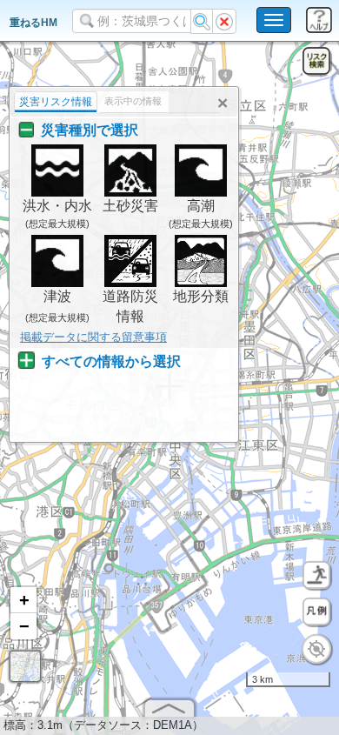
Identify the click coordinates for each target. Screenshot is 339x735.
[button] (23, 600)
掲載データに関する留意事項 (93, 337)
